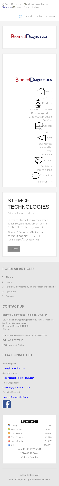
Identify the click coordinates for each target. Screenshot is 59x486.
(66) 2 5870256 (15, 340)
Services (47, 120)
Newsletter (45, 147)
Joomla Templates (17, 479)
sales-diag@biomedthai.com (16, 387)
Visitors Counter (29, 457)
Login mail (27, 16)
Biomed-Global (44, 169)
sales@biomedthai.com (38, 4)
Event (49, 150)
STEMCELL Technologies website (26, 227)
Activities (47, 154)
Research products (41, 112)
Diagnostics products (40, 116)
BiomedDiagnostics (13, 4)
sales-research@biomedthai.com (18, 377)
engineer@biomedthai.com (28, 7)
